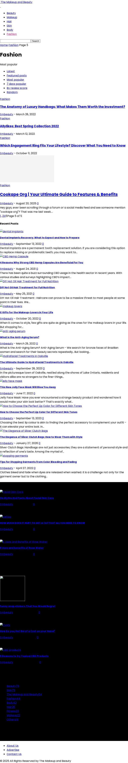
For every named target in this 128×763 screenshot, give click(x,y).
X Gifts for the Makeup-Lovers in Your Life (26, 312)
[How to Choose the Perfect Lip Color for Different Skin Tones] (41, 406)
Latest (11, 71)
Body (10, 30)
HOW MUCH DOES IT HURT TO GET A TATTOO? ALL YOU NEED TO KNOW (42, 523)
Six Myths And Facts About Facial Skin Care (27, 498)
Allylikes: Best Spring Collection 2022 (29, 126)
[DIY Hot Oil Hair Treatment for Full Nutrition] (29, 281)
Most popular (15, 80)
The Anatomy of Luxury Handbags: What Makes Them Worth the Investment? (62, 107)
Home (4, 45)
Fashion (12, 34)
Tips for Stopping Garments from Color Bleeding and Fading (38, 462)
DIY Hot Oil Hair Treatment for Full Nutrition (27, 287)
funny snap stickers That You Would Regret (27, 606)
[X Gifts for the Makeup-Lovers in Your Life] (11, 306)
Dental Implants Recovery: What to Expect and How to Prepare (40, 237)
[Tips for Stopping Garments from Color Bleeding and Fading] (14, 456)
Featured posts (17, 75)
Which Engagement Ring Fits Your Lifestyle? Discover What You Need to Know (63, 145)
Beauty (11, 13)
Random (12, 92)
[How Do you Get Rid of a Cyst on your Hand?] (5, 625)
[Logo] (0, 6)
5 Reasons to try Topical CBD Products (24, 656)
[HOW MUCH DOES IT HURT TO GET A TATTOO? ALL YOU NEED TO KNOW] (5, 517)
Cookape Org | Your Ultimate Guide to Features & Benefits (59, 194)
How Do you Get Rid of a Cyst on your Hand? (27, 631)
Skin (9, 26)
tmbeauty (6, 114)
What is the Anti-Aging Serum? (19, 337)
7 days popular (16, 84)
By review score (17, 88)
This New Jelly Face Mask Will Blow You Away (28, 387)
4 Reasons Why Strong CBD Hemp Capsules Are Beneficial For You (41, 262)
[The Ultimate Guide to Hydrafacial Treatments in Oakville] (24, 356)
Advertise (13, 750)
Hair (9, 21)
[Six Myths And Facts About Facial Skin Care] (11, 492)
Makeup (12, 17)
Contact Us (14, 754)
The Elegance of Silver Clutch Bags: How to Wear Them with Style (41, 437)
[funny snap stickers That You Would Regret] (12, 600)
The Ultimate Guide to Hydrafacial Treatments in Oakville (37, 362)
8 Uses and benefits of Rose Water (22, 547)
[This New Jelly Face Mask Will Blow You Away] (11, 381)
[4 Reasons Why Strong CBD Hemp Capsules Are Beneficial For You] (14, 256)
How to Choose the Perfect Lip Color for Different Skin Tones (38, 412)
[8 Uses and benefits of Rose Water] (24, 542)
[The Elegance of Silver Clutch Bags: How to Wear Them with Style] (24, 431)
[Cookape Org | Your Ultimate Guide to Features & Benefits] (27, 181)
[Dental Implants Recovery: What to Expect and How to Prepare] (11, 231)
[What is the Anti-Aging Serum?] (12, 331)
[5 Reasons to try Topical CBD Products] (10, 650)
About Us (12, 746)
